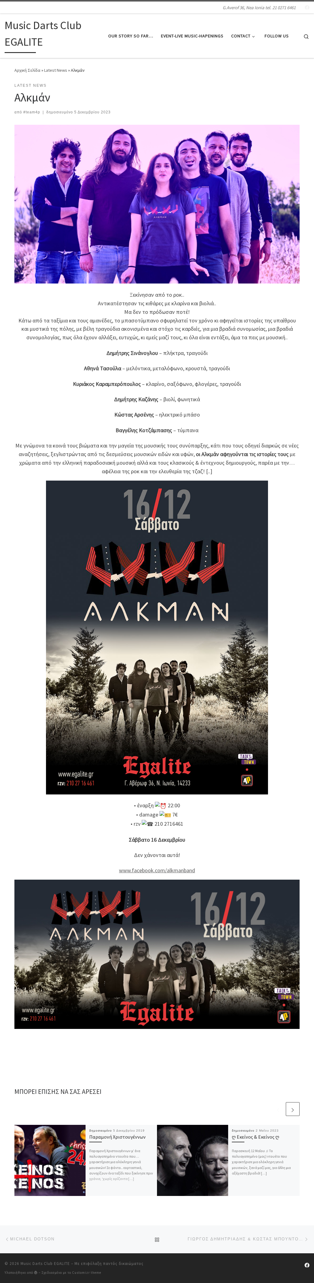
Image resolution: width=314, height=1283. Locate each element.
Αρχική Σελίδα (27, 70)
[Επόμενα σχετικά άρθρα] (293, 1109)
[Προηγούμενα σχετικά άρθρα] (278, 1109)
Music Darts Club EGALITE (45, 1263)
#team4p (31, 112)
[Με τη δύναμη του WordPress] (36, 1272)
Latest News (55, 70)
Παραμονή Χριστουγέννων (117, 1137)
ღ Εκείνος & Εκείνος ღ (255, 1137)
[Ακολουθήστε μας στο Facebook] (307, 7)
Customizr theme (86, 1272)
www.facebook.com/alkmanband (157, 870)
